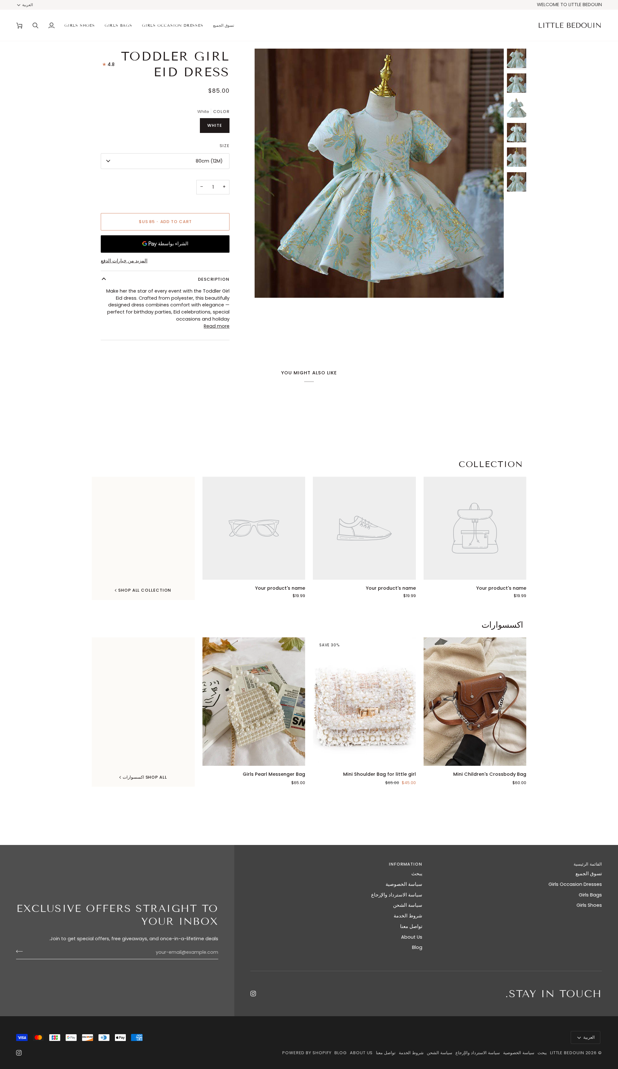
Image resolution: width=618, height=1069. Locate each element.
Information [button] (405, 864)
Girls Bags (590, 895)
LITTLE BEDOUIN (567, 1053)
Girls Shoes (589, 905)
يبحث (416, 873)
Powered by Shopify (306, 1053)
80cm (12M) (209, 161)
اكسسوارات (502, 625)
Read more (216, 326)
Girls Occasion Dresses (575, 884)
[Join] (21, 951)
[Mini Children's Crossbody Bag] (475, 701)
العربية (27, 4)
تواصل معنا (411, 926)
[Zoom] (491, 285)
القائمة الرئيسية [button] (588, 864)
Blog (417, 947)
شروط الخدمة (408, 916)
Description (213, 279)
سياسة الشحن (407, 905)
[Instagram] (253, 994)
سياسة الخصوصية (404, 884)
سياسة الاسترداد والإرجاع (396, 895)
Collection (491, 464)
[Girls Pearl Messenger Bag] (253, 701)
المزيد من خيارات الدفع (124, 261)
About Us (411, 937)
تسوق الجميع (589, 873)
